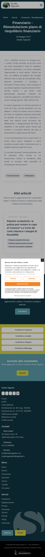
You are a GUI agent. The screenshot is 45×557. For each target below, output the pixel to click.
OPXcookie (17, 295)
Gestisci (31, 278)
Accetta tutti (22, 284)
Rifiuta (13, 278)
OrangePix (28, 295)
